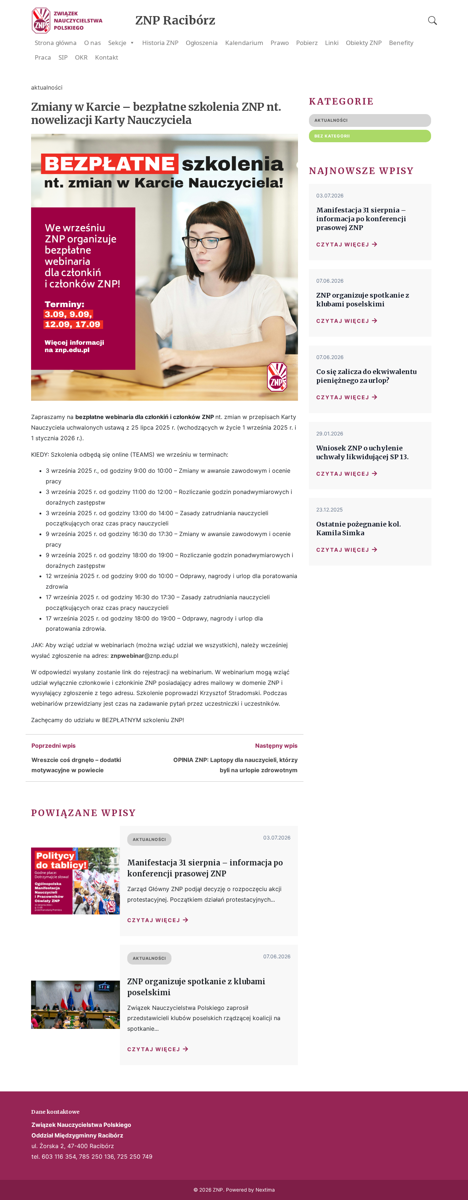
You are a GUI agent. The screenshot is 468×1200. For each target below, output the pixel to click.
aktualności (47, 87)
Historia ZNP (160, 42)
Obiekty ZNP (364, 42)
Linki (332, 42)
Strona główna (56, 42)
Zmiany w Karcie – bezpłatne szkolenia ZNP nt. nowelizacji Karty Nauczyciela (156, 113)
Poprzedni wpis (53, 745)
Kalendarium (244, 42)
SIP (63, 57)
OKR (81, 57)
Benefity (401, 42)
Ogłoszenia (202, 42)
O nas (92, 42)
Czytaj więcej (158, 919)
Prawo (280, 42)
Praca (43, 57)
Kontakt (106, 57)
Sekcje (117, 42)
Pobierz (307, 42)
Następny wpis (276, 745)
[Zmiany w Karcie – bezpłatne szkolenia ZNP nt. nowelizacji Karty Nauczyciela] (164, 406)
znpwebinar (127, 655)
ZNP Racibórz (175, 20)
